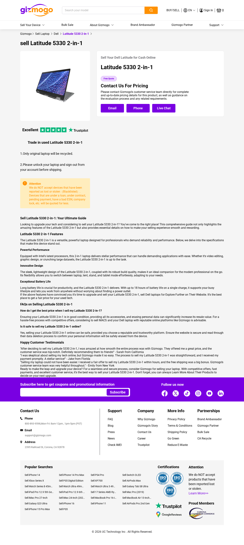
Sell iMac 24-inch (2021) (72, 497)
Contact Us (144, 432)
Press (111, 432)
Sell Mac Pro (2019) (133, 492)
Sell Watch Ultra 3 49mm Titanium (104, 486)
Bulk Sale (67, 25)
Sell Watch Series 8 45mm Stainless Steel (39, 486)
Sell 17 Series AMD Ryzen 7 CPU (104, 492)
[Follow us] (164, 393)
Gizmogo (26, 33)
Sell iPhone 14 (32, 475)
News (111, 438)
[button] (189, 10)
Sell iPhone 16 (66, 503)
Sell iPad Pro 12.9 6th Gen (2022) (72, 492)
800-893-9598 (33, 423)
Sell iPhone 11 (98, 503)
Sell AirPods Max (131, 480)
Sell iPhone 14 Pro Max (71, 475)
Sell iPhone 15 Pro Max (37, 509)
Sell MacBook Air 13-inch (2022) (136, 497)
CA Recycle (204, 438)
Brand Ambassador (143, 25)
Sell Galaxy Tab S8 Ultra (135, 486)
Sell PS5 (63, 509)
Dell (56, 33)
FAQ (110, 419)
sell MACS (100, 320)
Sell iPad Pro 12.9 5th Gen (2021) (39, 492)
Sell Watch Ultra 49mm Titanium (72, 486)
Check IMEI (115, 445)
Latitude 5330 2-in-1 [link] (76, 33)
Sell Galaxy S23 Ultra (36, 503)
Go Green (173, 438)
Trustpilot (144, 445)
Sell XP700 (97, 480)
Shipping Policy (177, 432)
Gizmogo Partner (182, 25)
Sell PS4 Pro (97, 475)
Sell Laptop (42, 33)
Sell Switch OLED (131, 475)
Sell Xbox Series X (34, 480)
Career (142, 438)
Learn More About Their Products (192, 372)
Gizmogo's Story (148, 425)
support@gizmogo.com (38, 435)
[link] (26, 33)
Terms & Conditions (180, 425)
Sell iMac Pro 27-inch (36, 497)
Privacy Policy (176, 419)
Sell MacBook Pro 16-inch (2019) (104, 497)
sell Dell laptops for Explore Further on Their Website (173, 294)
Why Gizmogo (146, 419)
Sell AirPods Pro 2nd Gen (136, 503)
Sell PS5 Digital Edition (71, 480)
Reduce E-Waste (178, 445)
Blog (110, 425)
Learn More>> (198, 493)
